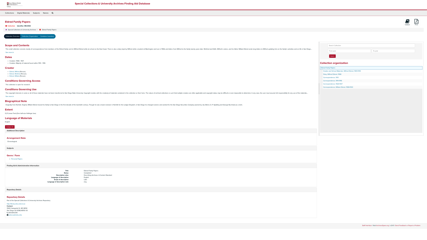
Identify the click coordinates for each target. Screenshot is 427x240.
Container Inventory (47, 36)
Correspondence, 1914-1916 (332, 81)
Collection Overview (12, 36)
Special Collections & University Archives (22, 30)
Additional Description (15, 131)
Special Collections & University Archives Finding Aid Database (112, 3)
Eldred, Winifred (14, 74)
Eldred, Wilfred (14, 72)
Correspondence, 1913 (331, 77)
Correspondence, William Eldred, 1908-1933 (338, 87)
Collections (9, 13)
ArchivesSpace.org (382, 225)
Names (45, 13)
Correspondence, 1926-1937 (332, 84)
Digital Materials (23, 13)
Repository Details (14, 190)
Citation (407, 25)
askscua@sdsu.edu (15, 215)
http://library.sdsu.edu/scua (16, 204)
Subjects (36, 13)
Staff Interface (367, 225)
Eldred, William (14, 76)
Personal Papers (16, 159)
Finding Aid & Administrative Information (23, 166)
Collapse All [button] (9, 127)
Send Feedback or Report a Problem (407, 225)
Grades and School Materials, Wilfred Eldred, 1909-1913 (342, 71)
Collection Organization (30, 36)
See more (9, 52)
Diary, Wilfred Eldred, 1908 (332, 74)
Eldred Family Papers (328, 68)
